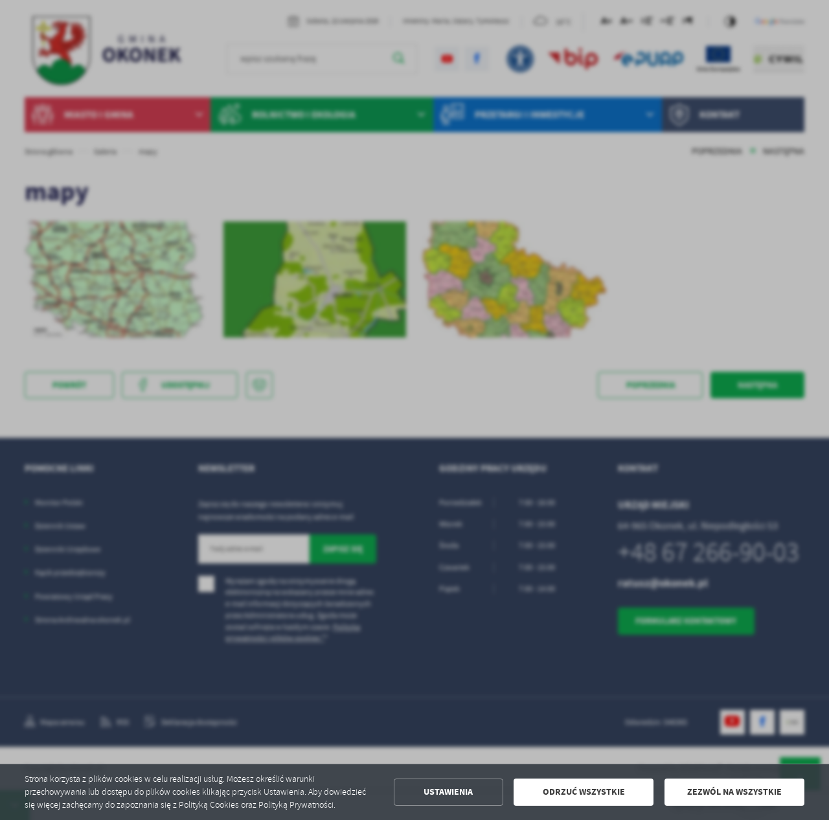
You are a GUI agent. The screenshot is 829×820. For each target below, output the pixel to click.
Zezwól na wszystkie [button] (734, 792)
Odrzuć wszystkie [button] (584, 792)
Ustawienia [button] (448, 792)
